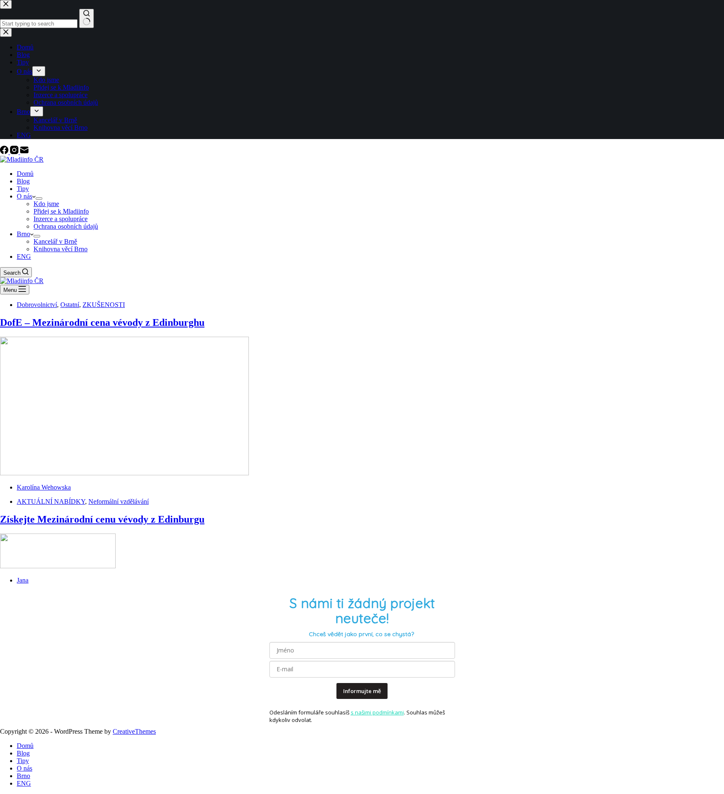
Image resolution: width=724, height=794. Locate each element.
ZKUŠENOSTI (104, 304)
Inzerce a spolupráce (61, 218)
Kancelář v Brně (55, 241)
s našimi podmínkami (377, 712)
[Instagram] (15, 151)
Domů (25, 173)
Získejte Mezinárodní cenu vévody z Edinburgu (102, 519)
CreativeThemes (134, 731)
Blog (23, 181)
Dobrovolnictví (37, 304)
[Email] (24, 151)
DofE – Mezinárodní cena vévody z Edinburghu (102, 322)
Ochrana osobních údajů (66, 226)
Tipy (23, 188)
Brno (23, 233)
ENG (24, 256)
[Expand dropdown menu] (39, 198)
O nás (24, 196)
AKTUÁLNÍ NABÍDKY (51, 501)
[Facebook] (5, 151)
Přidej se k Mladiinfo (61, 211)
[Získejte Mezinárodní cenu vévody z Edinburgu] (58, 566)
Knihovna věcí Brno (61, 249)
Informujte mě (362, 691)
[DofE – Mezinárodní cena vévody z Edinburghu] (124, 473)
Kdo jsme (46, 203)
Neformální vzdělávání (118, 501)
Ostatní (69, 304)
